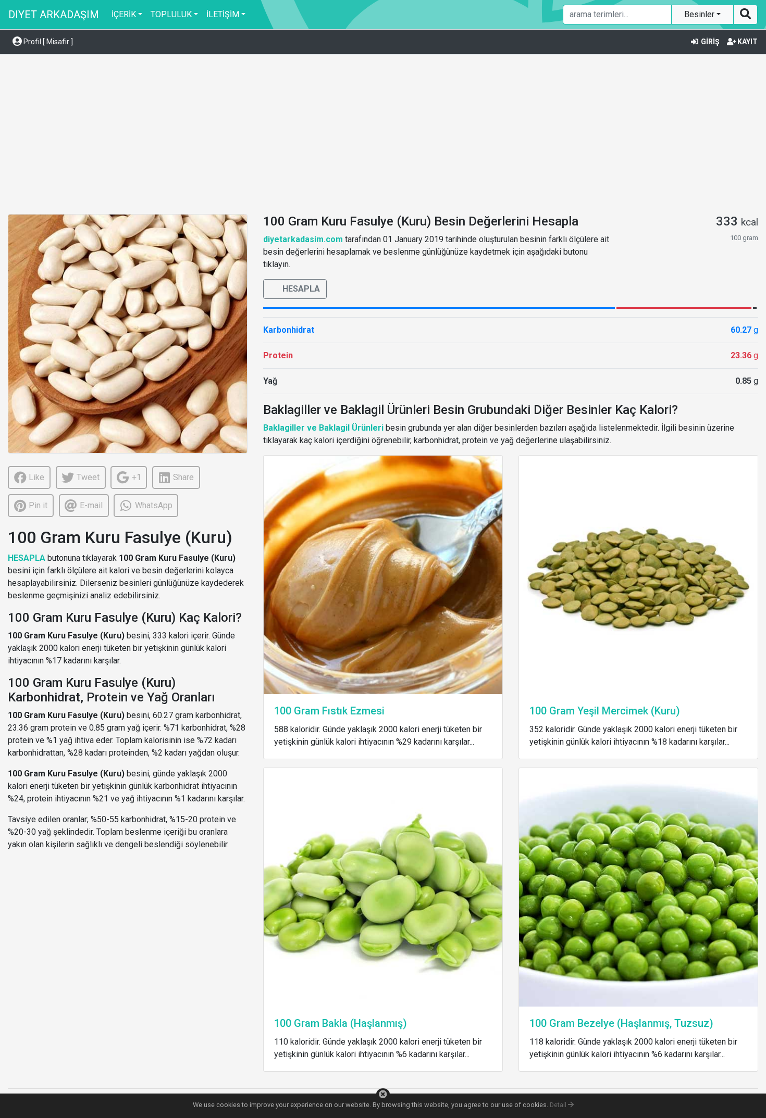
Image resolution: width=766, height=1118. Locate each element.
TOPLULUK (171, 14)
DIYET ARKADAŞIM (53, 14)
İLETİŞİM (222, 14)
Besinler (700, 14)
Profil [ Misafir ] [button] (47, 41)
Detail (559, 1105)
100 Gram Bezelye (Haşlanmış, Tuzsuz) (621, 1023)
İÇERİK (124, 14)
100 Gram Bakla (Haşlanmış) (340, 1023)
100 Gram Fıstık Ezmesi (329, 711)
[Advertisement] (383, 136)
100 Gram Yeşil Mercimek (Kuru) (604, 711)
